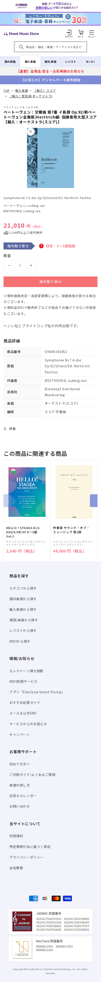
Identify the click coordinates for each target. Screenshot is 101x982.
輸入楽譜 (30, 61)
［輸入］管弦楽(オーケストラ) (31, 96)
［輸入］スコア (44, 90)
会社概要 (16, 867)
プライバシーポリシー (26, 857)
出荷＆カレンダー (23, 795)
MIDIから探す (20, 641)
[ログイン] (69, 32)
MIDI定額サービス (23, 681)
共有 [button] (12, 428)
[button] (91, 32)
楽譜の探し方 (19, 785)
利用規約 (16, 835)
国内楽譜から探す (23, 598)
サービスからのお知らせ (28, 723)
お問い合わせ (19, 806)
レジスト (70, 61)
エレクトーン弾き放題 (26, 670)
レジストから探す (23, 630)
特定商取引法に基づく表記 (29, 846)
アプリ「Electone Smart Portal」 (37, 692)
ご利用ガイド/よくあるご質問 (32, 774)
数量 (7, 255)
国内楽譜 (10, 61)
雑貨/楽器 (51, 61)
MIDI (90, 61)
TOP (7, 90)
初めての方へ (19, 764)
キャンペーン (19, 734)
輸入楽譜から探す (23, 609)
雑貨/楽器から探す (23, 620)
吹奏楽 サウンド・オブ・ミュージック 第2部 (71, 530)
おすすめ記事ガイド (24, 702)
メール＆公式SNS (22, 713)
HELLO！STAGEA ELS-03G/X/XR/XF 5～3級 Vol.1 (23, 532)
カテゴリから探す (23, 588)
